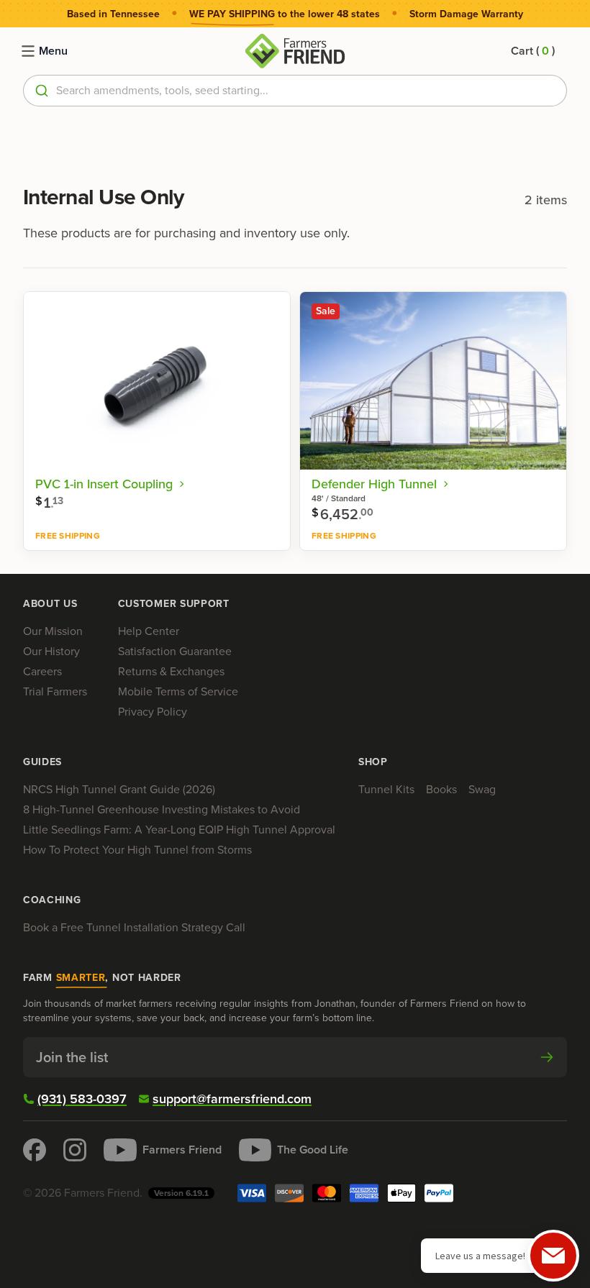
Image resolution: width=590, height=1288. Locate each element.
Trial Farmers (55, 691)
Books (441, 789)
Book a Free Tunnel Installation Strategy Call (134, 927)
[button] (533, 51)
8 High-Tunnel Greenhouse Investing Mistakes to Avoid (161, 809)
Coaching (52, 900)
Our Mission (53, 631)
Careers (42, 671)
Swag (482, 789)
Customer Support (174, 604)
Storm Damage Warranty (466, 14)
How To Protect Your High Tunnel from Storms (137, 849)
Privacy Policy (152, 711)
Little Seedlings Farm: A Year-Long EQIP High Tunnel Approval (179, 829)
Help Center (148, 631)
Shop (373, 762)
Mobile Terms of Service (178, 691)
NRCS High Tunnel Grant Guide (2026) (119, 789)
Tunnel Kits (386, 789)
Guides (42, 762)
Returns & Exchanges (171, 671)
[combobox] (295, 90)
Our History (51, 651)
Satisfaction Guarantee (175, 651)
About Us (50, 604)
